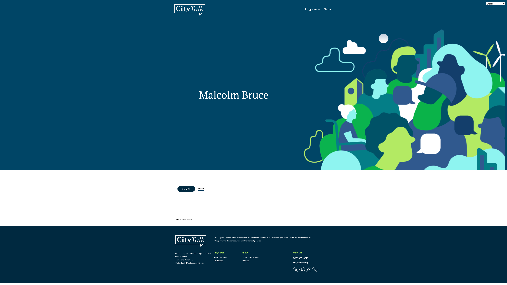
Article (201, 188)
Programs (311, 9)
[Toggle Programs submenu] (319, 9)
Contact (297, 252)
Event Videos (220, 257)
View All (186, 189)
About (327, 9)
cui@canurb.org (300, 262)
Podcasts (218, 260)
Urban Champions (250, 257)
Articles (245, 260)
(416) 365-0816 (300, 258)
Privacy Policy (181, 257)
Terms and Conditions (184, 260)
